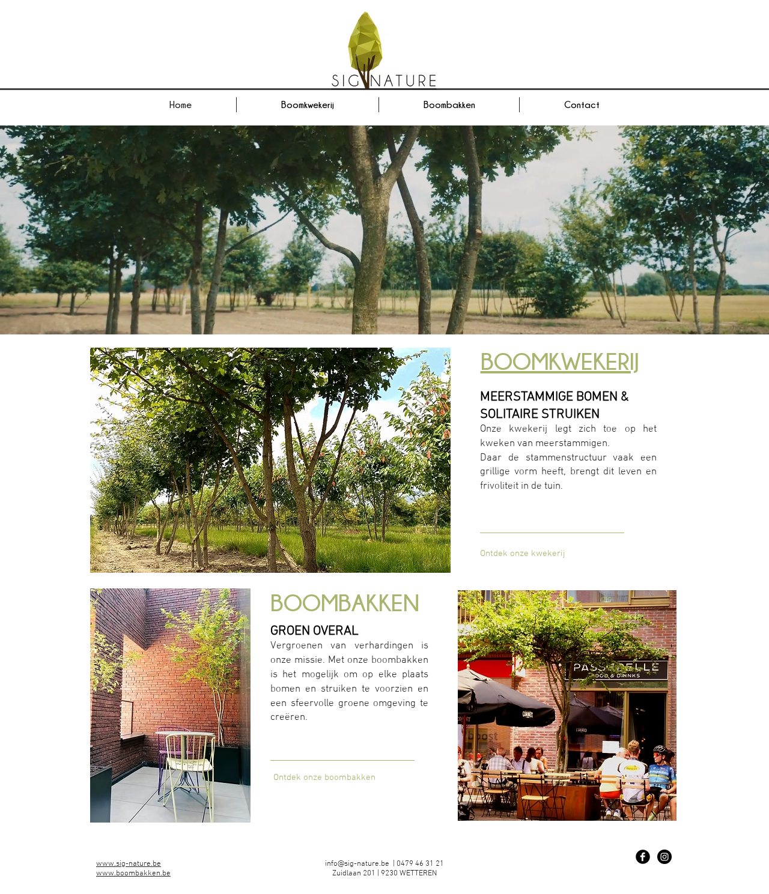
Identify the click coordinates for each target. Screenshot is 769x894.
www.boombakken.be (133, 873)
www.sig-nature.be (128, 864)
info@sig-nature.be (357, 864)
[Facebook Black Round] (643, 857)
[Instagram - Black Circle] (664, 857)
